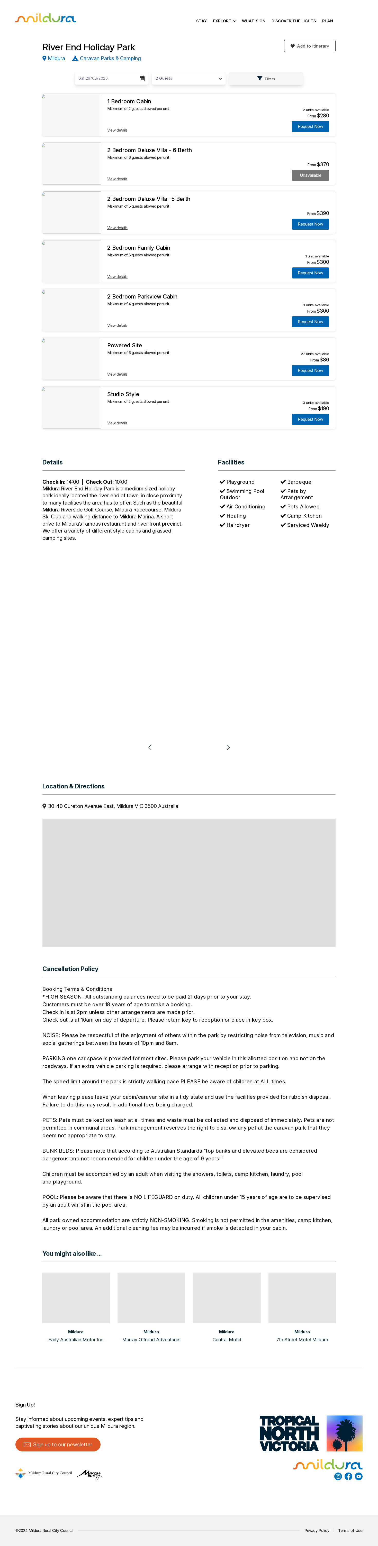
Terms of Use (350, 1530)
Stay (201, 20)
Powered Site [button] (124, 345)
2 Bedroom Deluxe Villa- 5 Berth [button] (149, 198)
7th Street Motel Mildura (302, 1339)
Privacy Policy (316, 1530)
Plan (327, 20)
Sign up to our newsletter (62, 1444)
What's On (253, 20)
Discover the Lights (294, 20)
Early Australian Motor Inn (75, 1339)
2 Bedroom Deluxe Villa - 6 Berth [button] (149, 150)
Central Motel (226, 1339)
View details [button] (117, 130)
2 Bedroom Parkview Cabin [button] (142, 296)
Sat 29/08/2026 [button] (93, 78)
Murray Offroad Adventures (151, 1339)
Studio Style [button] (123, 394)
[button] (310, 46)
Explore (222, 20)
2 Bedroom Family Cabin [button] (138, 247)
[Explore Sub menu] (234, 20)
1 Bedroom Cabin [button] (129, 101)
